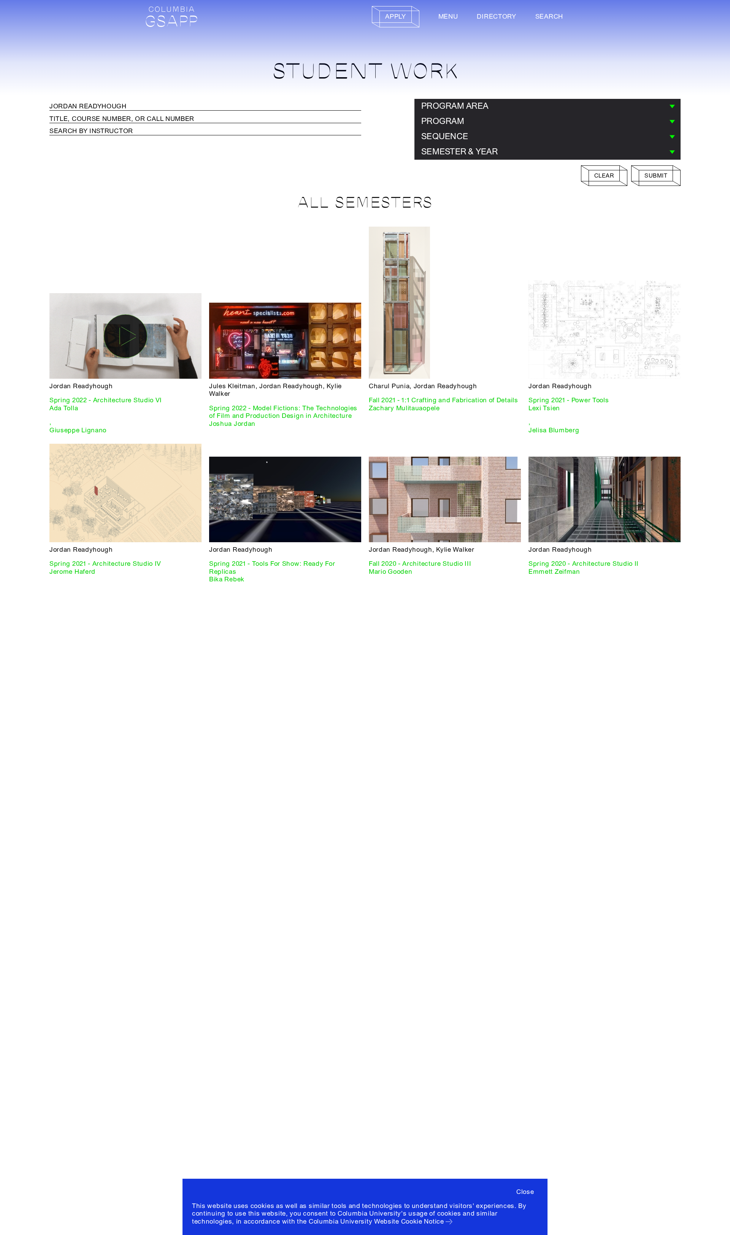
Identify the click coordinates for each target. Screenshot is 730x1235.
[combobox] (547, 106)
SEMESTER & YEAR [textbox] (459, 152)
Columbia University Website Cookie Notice (376, 1221)
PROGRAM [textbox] (442, 121)
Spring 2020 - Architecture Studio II (583, 564)
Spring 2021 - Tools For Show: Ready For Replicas (272, 567)
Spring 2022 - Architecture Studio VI (105, 400)
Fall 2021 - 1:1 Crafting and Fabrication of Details (443, 400)
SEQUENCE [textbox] (444, 136)
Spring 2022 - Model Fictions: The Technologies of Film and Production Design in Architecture (283, 412)
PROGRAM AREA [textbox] (454, 106)
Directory (496, 17)
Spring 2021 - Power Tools (568, 400)
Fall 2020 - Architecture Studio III (420, 564)
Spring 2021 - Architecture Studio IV (105, 564)
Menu (448, 17)
